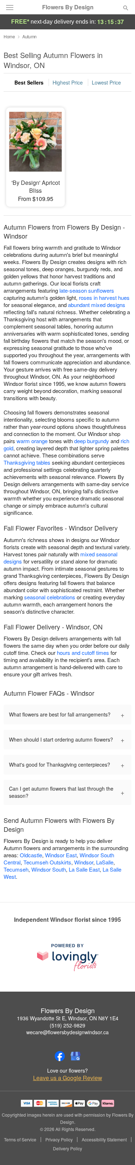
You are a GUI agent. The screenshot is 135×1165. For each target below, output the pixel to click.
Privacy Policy (59, 1139)
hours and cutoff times (83, 652)
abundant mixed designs (96, 304)
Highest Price (68, 82)
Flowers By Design (68, 7)
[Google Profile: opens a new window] (76, 1056)
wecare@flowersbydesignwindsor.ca (67, 1032)
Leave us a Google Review (67, 1078)
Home (9, 36)
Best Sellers (29, 82)
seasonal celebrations (49, 597)
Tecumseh (16, 869)
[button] (120, 1149)
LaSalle (104, 862)
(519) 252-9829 (67, 1025)
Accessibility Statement (104, 1139)
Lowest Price (106, 82)
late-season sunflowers (86, 290)
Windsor (83, 862)
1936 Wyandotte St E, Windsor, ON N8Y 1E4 (67, 1018)
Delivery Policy (67, 1148)
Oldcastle (31, 855)
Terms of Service (20, 1139)
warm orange (32, 441)
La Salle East (84, 869)
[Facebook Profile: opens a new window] (60, 1056)
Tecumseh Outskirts (47, 862)
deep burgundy (91, 441)
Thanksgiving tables (27, 462)
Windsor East (61, 855)
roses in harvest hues (104, 297)
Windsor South (48, 869)
